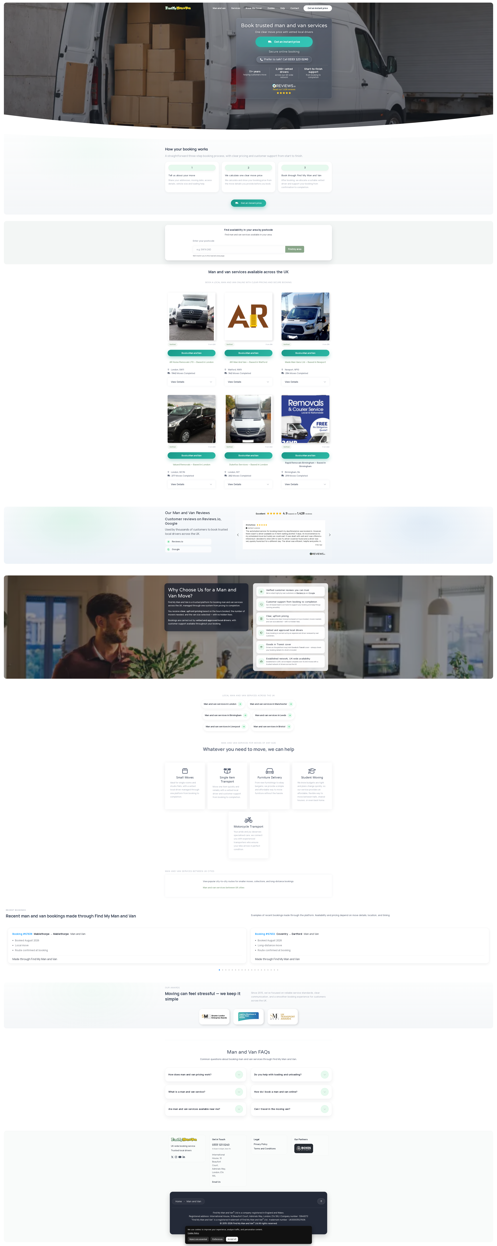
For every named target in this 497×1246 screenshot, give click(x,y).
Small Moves (185, 777)
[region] (284, 535)
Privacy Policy (260, 1144)
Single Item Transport (227, 779)
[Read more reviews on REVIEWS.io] (317, 554)
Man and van (219, 8)
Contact (294, 8)
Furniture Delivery (270, 777)
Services (235, 8)
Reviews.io (301, 593)
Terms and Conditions (265, 1148)
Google (312, 593)
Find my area (294, 249)
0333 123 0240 (220, 1144)
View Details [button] (177, 381)
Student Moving (312, 777)
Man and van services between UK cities (223, 887)
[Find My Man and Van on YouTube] (179, 1157)
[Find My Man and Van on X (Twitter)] (172, 1157)
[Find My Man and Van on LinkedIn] (184, 1157)
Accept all (232, 1239)
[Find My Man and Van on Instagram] (176, 1157)
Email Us (216, 1181)
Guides (271, 8)
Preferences (217, 1239)
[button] (238, 535)
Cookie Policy (193, 1233)
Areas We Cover (254, 8)
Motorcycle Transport (248, 826)
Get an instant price (287, 42)
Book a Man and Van (191, 353)
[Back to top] (321, 1201)
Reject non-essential (198, 1239)
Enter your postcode (203, 240)
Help (282, 8)
